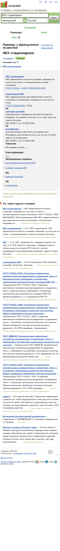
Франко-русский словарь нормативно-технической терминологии (30, 194)
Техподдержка (18, 453)
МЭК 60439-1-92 (36, 88)
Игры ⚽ (16, 37)
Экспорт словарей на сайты (11, 462)
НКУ (5, 242)
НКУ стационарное (12, 66)
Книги (44, 32)
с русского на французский (47, 46)
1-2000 (24, 88)
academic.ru (11, 4)
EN (40, 2)
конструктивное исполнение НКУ (21, 163)
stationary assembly (15, 111)
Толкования (30, 27)
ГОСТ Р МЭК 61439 (16, 105)
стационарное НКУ (15, 94)
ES (51, 2)
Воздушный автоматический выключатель (24, 416)
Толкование (8, 58)
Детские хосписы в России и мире (20, 427)
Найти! (54, 18)
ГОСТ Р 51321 (13, 88)
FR (56, 2)
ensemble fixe (12, 129)
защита (6, 396)
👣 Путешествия (7, 458)
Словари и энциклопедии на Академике (24, 10)
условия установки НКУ (16, 168)
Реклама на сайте (30, 453)
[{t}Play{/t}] (18, 62)
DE (46, 2)
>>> (7, 156)
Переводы (16, 32)
